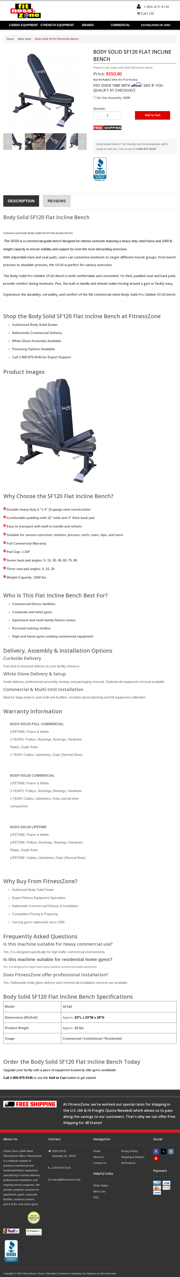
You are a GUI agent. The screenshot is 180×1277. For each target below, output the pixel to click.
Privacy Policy (129, 1151)
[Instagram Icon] (171, 1151)
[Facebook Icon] (156, 1151)
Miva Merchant (108, 1273)
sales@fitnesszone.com (66, 1179)
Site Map (51, 1273)
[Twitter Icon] (164, 1151)
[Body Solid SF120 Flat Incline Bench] (58, 430)
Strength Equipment (57, 25)
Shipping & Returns (132, 1157)
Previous (7, 141)
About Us (98, 1157)
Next (82, 141)
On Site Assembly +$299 (113, 97)
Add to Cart (152, 115)
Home (10, 39)
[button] (139, 7)
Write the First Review (125, 79)
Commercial (120, 25)
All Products (128, 1163)
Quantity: (99, 108)
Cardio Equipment (23, 25)
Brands (88, 25)
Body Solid (24, 39)
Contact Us (99, 1163)
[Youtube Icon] (156, 1158)
